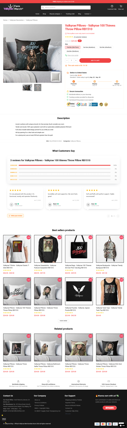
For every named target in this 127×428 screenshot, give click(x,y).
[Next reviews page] (118, 216)
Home (5, 20)
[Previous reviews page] (108, 216)
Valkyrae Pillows (32, 20)
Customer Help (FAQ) (71, 411)
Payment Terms (70, 402)
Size (66, 44)
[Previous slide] (6, 53)
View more (63, 320)
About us (37, 400)
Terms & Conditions (40, 402)
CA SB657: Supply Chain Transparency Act (47, 411)
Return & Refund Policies (72, 405)
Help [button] (123, 425)
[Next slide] (59, 53)
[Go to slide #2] (37, 87)
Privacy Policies (39, 405)
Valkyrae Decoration (17, 20)
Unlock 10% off (4, 419)
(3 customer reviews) (80, 37)
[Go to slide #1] (27, 87)
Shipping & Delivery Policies (73, 400)
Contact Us (68, 408)
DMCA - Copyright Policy (42, 408)
